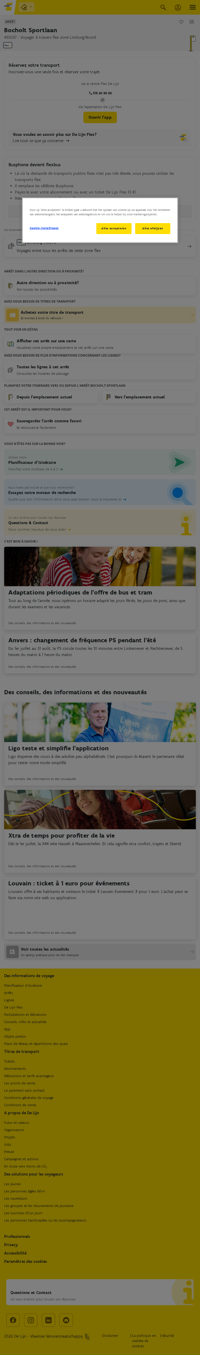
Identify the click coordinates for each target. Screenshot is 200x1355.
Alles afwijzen (152, 228)
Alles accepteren (113, 228)
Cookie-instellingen (44, 228)
